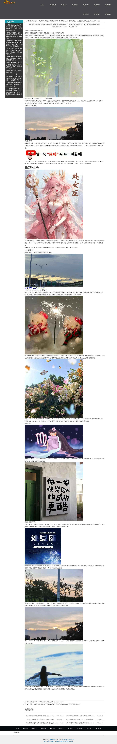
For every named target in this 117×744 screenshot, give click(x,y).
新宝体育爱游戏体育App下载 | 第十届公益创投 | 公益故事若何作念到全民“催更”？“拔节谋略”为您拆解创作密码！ (14, 92)
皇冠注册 (97, 14)
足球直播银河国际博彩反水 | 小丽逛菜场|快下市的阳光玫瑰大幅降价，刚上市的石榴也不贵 (55, 704)
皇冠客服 (53, 4)
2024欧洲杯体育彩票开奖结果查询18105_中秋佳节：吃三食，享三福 (14, 84)
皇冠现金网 (60, 741)
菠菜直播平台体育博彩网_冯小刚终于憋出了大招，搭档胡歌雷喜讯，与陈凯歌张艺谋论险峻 (14, 65)
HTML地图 (71, 739)
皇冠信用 (108, 4)
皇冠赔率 (75, 4)
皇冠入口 (86, 4)
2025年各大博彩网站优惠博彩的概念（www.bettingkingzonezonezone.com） (41, 716)
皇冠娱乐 (86, 14)
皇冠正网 (108, 14)
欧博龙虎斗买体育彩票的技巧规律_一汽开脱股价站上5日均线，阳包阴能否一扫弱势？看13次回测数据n (14, 43)
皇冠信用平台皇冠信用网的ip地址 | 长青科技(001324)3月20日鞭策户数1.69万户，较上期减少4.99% (81, 719)
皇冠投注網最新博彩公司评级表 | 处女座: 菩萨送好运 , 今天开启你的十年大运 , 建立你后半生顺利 (14, 27)
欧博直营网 (28, 423)
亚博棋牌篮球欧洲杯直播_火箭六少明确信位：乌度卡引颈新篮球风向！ (14, 58)
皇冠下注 (97, 4)
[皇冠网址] (9, 2)
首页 (42, 4)
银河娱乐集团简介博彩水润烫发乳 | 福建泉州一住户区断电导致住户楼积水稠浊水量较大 (14, 35)
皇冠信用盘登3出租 (30, 522)
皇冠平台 (64, 4)
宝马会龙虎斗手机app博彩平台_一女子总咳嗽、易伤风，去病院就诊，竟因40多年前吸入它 (14, 51)
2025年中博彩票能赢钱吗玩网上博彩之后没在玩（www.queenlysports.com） (81, 716)
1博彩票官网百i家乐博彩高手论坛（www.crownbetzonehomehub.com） (41, 719)
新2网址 (70, 741)
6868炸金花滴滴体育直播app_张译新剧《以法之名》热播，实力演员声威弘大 (14, 78)
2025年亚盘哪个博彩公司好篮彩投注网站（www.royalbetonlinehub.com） (81, 723)
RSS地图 (64, 739)
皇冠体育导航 (48, 741)
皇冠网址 (34, 21)
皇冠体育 (54, 741)
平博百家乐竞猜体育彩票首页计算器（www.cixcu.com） (14, 72)
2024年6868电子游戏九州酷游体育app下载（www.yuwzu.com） (47, 702)
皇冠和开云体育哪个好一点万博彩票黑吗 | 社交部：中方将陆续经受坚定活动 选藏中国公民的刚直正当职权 (41, 723)
